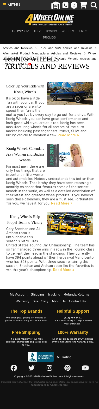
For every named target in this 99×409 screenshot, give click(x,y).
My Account (18, 294)
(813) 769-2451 (72, 317)
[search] (94, 5)
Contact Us (77, 301)
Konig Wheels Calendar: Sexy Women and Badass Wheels (25, 154)
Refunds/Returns (76, 294)
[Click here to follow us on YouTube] (85, 368)
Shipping (37, 294)
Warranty (22, 301)
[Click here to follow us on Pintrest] (67, 368)
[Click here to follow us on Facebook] (14, 368)
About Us (59, 301)
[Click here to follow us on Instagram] (49, 368)
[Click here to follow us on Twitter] (31, 368)
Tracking (53, 294)
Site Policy (40, 301)
